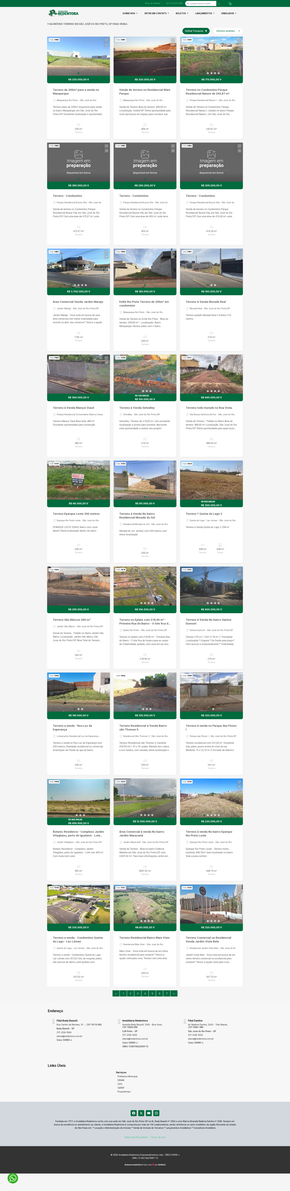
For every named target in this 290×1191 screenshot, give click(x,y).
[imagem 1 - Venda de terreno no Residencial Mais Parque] (145, 56)
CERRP (121, 1088)
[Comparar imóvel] (106, 45)
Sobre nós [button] (129, 13)
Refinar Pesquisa (194, 31)
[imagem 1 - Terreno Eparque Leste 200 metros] (78, 480)
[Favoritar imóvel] (106, 40)
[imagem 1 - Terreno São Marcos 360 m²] (78, 586)
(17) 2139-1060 (64, 1032)
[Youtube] (149, 1113)
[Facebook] (134, 1113)
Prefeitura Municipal (127, 1076)
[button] (230, 3)
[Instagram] (156, 1113)
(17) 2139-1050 (195, 1035)
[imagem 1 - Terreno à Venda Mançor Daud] (78, 374)
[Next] (238, 56)
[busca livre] (218, 3)
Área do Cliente (152, 3)
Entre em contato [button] (156, 13)
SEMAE (121, 1080)
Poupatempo (124, 1091)
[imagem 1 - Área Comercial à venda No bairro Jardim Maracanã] (145, 798)
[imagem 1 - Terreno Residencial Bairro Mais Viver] (145, 904)
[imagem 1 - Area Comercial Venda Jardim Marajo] (78, 268)
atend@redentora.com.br (69, 1036)
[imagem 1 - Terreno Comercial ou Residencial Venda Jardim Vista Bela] (211, 904)
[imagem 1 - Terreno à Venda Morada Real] (211, 268)
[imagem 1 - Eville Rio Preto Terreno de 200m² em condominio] (145, 268)
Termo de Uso (158, 1137)
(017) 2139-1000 (174, 3)
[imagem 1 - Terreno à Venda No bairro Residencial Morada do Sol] (145, 480)
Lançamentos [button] (204, 13)
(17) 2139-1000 (129, 1035)
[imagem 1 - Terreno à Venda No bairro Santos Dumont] (211, 586)
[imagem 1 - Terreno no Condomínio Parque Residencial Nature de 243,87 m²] (211, 56)
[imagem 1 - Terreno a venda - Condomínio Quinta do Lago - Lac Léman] (78, 904)
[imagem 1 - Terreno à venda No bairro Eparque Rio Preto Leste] (211, 798)
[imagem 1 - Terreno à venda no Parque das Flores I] (211, 692)
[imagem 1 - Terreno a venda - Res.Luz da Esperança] (78, 692)
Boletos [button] (181, 13)
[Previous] (185, 56)
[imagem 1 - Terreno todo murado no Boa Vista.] (211, 374)
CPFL (120, 1084)
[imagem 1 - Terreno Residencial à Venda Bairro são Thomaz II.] (145, 692)
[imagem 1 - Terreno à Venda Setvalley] (145, 374)
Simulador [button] (228, 13)
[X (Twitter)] (141, 1113)
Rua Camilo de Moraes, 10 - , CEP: (79, 1024)
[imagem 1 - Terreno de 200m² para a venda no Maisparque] (78, 56)
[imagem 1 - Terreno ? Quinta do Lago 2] (211, 480)
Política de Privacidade (136, 1137)
